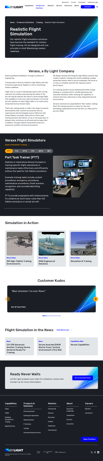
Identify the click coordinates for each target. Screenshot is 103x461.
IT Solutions (27, 424)
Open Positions (89, 439)
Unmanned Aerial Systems (32, 432)
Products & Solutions (29, 404)
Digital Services (10, 426)
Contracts (68, 6)
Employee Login (93, 2)
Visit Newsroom (63, 330)
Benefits (88, 409)
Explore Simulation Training (16, 145)
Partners (69, 419)
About (76, 6)
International (52, 430)
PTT (9, 151)
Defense (51, 413)
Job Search (89, 413)
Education (51, 417)
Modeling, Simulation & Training (9, 420)
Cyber (7, 409)
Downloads (81, 2)
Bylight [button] (3, 12)
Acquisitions (71, 415)
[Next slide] (95, 299)
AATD (41, 151)
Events (73, 2)
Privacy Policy (38, 452)
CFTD (25, 151)
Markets (51, 6)
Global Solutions (29, 420)
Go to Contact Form (83, 378)
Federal (50, 421)
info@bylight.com (62, 452)
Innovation (70, 424)
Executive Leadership (70, 410)
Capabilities (29, 6)
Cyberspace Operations (31, 415)
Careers (59, 6)
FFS (32, 151)
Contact (87, 7)
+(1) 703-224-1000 (49, 452)
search (97, 7)
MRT (49, 151)
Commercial (52, 409)
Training (26, 428)
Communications (29, 411)
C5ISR (7, 413)
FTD (16, 151)
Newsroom (65, 2)
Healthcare (51, 426)
